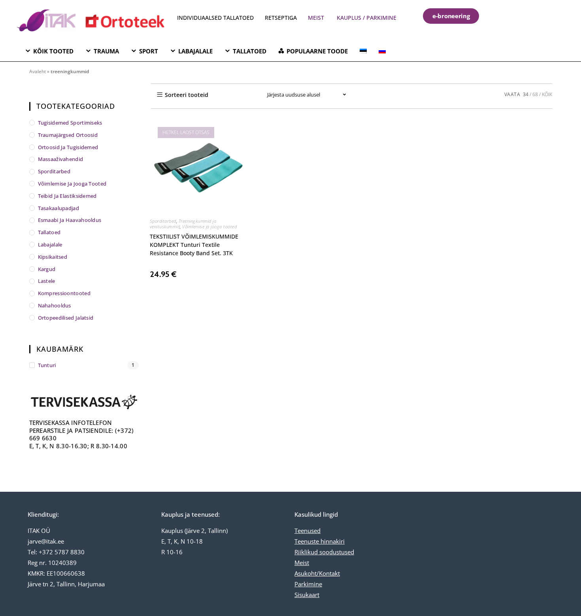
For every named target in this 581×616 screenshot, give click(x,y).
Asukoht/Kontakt (317, 573)
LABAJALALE (195, 51)
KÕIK (547, 94)
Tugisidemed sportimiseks (70, 122)
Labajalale (50, 244)
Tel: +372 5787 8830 (56, 552)
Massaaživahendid (60, 159)
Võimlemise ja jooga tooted (209, 226)
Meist (301, 563)
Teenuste (306, 541)
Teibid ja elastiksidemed (67, 195)
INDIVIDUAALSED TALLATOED (215, 17)
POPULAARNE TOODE (317, 51)
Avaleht (37, 71)
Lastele (46, 280)
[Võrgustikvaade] (229, 94)
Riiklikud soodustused (324, 552)
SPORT (148, 51)
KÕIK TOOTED (53, 51)
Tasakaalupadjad (58, 208)
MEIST (316, 17)
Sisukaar (305, 595)
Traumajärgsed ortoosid (68, 134)
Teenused (307, 530)
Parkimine (308, 584)
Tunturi (47, 365)
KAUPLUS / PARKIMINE (366, 17)
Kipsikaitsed (53, 256)
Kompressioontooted (64, 293)
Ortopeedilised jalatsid (66, 317)
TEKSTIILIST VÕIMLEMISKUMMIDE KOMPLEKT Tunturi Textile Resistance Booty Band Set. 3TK (194, 245)
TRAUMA (106, 51)
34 (525, 94)
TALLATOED (249, 51)
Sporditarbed (163, 221)
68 (535, 94)
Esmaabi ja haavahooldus (70, 220)
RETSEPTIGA (281, 17)
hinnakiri (332, 541)
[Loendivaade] (246, 94)
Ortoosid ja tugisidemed (68, 147)
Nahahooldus (54, 305)
